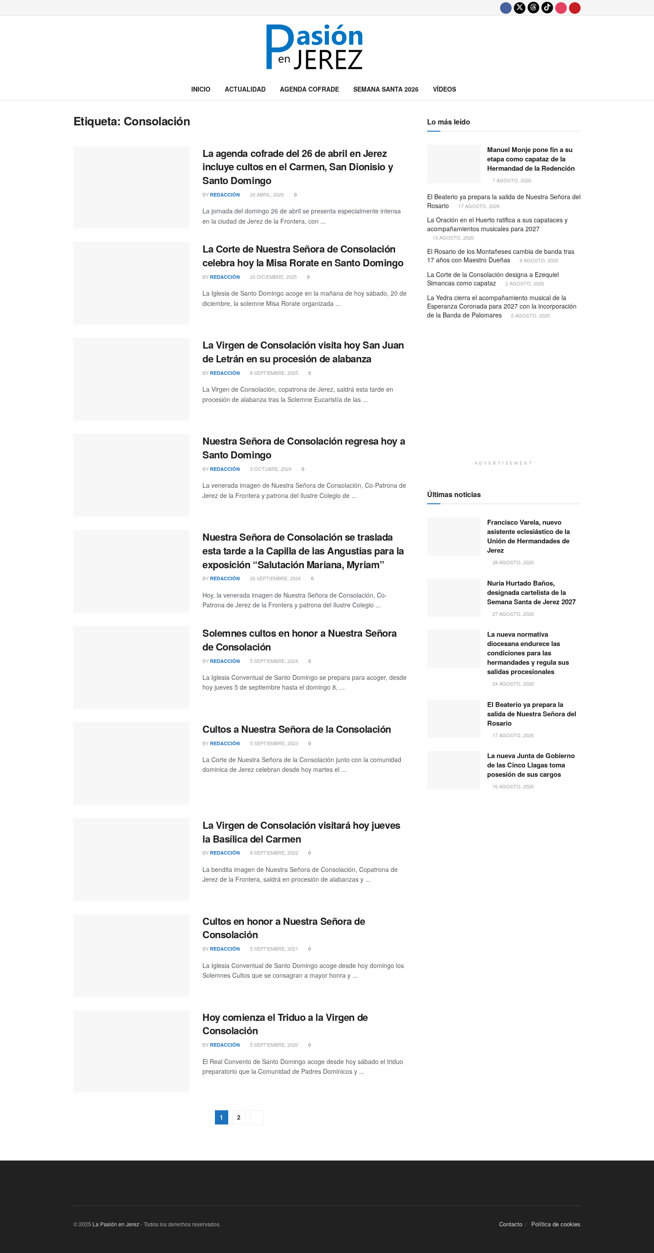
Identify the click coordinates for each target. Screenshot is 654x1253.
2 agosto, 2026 (524, 283)
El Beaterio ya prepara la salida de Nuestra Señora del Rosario (504, 201)
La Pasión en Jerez (116, 1224)
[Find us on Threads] (533, 7)
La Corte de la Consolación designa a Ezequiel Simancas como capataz (493, 279)
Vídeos (444, 88)
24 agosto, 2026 (512, 683)
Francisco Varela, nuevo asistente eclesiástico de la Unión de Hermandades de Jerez (528, 536)
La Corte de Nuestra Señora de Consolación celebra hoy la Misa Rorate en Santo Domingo (302, 255)
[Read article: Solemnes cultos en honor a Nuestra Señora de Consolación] (131, 667)
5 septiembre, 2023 (273, 743)
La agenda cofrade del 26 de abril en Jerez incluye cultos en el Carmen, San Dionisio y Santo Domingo (297, 167)
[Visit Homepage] (327, 46)
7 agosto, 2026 (511, 180)
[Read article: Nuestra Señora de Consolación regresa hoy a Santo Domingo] (131, 475)
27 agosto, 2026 (512, 613)
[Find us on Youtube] (575, 7)
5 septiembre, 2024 (273, 660)
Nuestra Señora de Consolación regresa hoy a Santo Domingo (303, 448)
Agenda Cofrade (309, 88)
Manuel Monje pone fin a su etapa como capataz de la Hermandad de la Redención (531, 159)
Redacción (225, 194)
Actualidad (245, 88)
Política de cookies (556, 1224)
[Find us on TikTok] (547, 7)
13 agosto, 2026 (452, 237)
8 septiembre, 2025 (273, 372)
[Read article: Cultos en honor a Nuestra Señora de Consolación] (131, 955)
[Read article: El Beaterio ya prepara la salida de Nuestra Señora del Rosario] (453, 719)
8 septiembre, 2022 (273, 852)
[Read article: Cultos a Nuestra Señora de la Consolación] (131, 763)
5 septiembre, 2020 (273, 1044)
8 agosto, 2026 (538, 260)
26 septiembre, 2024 (275, 578)
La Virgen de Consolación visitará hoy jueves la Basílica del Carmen (301, 832)
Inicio (200, 88)
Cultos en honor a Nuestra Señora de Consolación (283, 928)
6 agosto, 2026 (530, 315)
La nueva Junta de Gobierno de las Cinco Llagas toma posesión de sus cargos (531, 765)
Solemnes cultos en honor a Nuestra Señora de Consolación (299, 640)
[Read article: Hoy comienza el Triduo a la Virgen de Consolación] (131, 1051)
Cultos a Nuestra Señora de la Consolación (296, 729)
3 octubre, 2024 (270, 468)
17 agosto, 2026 (478, 205)
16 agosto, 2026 (512, 786)
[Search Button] (577, 89)
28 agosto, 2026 (512, 562)
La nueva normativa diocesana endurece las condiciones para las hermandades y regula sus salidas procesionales (528, 652)
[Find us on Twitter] (519, 7)
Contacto (510, 1224)
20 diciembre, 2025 (273, 276)
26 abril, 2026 (266, 194)
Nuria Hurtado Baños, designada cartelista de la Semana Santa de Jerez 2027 (531, 592)
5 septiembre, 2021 (273, 948)
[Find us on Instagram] (561, 7)
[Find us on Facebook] (506, 7)
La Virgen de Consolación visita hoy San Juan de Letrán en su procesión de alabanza (303, 351)
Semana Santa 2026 (386, 88)
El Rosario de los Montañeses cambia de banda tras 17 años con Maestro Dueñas (500, 256)
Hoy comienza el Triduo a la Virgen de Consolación (285, 1024)
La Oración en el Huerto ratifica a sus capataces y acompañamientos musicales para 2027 (497, 224)
